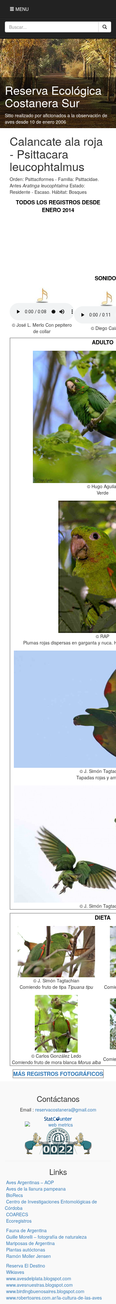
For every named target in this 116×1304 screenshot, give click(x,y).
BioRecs (14, 1195)
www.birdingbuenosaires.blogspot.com (45, 1291)
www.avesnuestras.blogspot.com (39, 1285)
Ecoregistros (19, 1221)
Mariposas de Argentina (30, 1243)
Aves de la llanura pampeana (36, 1188)
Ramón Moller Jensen (28, 1256)
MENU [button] (21, 9)
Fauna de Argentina (26, 1230)
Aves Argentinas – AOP (30, 1182)
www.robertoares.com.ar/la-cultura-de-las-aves (54, 1297)
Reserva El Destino (25, 1265)
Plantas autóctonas (25, 1249)
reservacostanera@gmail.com (65, 1109)
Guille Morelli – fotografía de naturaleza (46, 1237)
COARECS (17, 1214)
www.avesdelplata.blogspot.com (38, 1278)
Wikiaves (15, 1272)
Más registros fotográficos (58, 1074)
